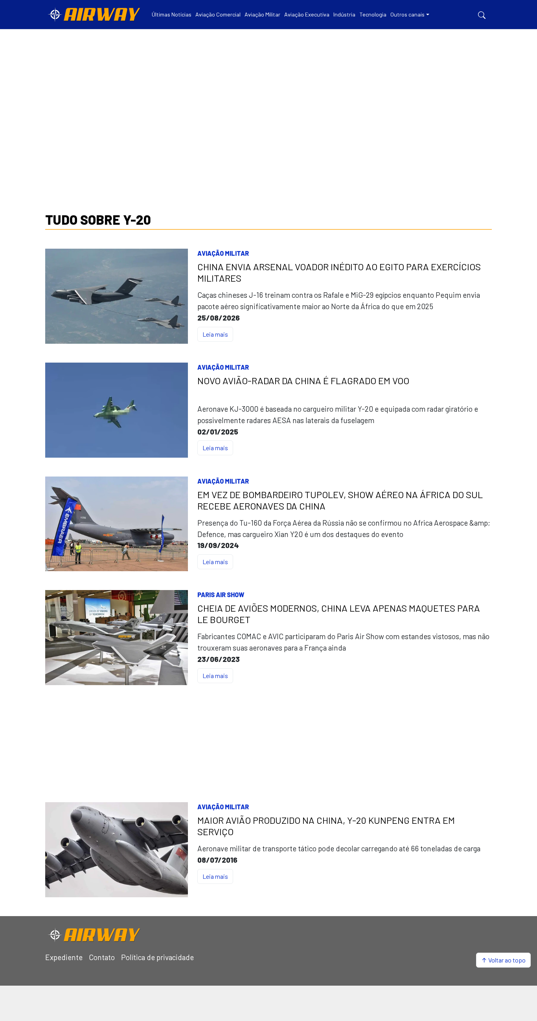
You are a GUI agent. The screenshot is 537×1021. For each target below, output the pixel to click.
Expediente (64, 957)
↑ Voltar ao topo (503, 960)
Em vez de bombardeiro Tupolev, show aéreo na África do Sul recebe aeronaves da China (340, 500)
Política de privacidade (157, 957)
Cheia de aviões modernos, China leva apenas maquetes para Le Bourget (338, 614)
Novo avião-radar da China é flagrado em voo (303, 380)
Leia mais (215, 334)
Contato (102, 957)
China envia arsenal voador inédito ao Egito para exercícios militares (339, 272)
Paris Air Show (220, 594)
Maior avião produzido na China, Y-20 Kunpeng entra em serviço (326, 826)
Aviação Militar (223, 253)
